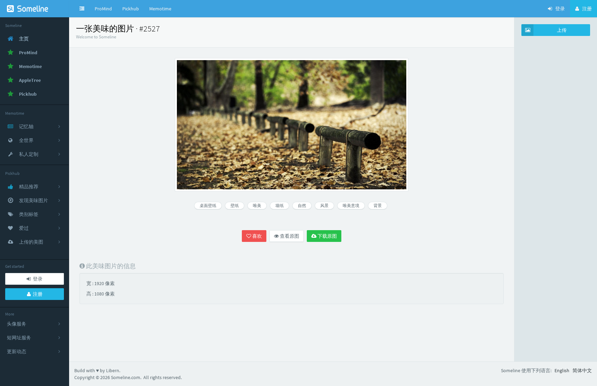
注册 (36, 294)
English (562, 370)
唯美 (257, 205)
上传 (562, 30)
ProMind (103, 9)
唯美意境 (351, 205)
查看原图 (289, 236)
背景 (377, 205)
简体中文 (582, 370)
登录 (36, 279)
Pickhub (130, 9)
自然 (302, 205)
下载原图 (326, 236)
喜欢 (256, 236)
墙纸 (279, 205)
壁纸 (234, 205)
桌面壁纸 (208, 205)
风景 (324, 205)
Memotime (160, 9)
